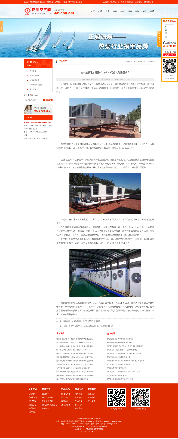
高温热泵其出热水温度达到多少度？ (119, 357)
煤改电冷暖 (65, 394)
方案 (107, 11)
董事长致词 (33, 397)
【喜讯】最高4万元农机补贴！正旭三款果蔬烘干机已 (125, 346)
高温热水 (65, 401)
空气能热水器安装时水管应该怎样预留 (120, 339)
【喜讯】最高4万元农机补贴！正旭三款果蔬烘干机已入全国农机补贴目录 (88, 326)
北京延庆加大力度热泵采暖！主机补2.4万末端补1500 (81, 321)
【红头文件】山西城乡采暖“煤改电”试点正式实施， (124, 372)
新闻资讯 (142, 62)
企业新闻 (33, 71)
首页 (93, 11)
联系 (152, 11)
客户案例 (78, 408)
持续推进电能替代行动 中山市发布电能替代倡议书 (73, 342)
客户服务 (78, 397)
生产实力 (32, 412)
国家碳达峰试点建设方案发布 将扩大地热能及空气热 (74, 357)
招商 (130, 11)
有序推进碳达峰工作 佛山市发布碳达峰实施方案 (73, 368)
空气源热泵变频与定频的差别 (117, 368)
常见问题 (78, 401)
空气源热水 (65, 405)
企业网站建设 (87, 429)
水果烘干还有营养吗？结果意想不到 (119, 342)
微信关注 (71, 2)
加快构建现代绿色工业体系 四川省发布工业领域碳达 (74, 364)
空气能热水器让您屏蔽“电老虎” (117, 375)
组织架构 (32, 401)
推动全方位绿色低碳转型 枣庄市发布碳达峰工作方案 (74, 353)
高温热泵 (130, 2)
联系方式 (91, 394)
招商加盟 (78, 394)
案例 (115, 11)
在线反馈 (91, 401)
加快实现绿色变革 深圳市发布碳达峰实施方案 (72, 379)
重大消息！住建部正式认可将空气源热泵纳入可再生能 (125, 361)
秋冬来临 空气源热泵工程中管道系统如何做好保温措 (74, 375)
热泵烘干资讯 (34, 76)
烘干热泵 (121, 2)
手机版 (65, 2)
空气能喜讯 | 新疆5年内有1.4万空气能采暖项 (122, 350)
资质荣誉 (32, 408)
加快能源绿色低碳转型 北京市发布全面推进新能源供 (74, 346)
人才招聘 (91, 397)
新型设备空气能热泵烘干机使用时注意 (120, 379)
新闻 (137, 11)
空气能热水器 (149, 2)
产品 (100, 11)
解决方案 (78, 405)
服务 (122, 11)
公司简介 (32, 394)
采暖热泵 (138, 2)
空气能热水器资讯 (36, 85)
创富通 (81, 426)
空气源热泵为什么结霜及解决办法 (118, 364)
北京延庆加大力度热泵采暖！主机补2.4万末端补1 (124, 353)
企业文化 (32, 405)
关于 (145, 11)
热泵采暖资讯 (34, 80)
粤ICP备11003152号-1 (89, 432)
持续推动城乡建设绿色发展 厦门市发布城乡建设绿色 (74, 339)
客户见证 (33, 89)
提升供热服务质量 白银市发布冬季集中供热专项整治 (74, 361)
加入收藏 (79, 2)
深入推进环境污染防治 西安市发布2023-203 (71, 350)
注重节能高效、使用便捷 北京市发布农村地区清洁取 (74, 372)
